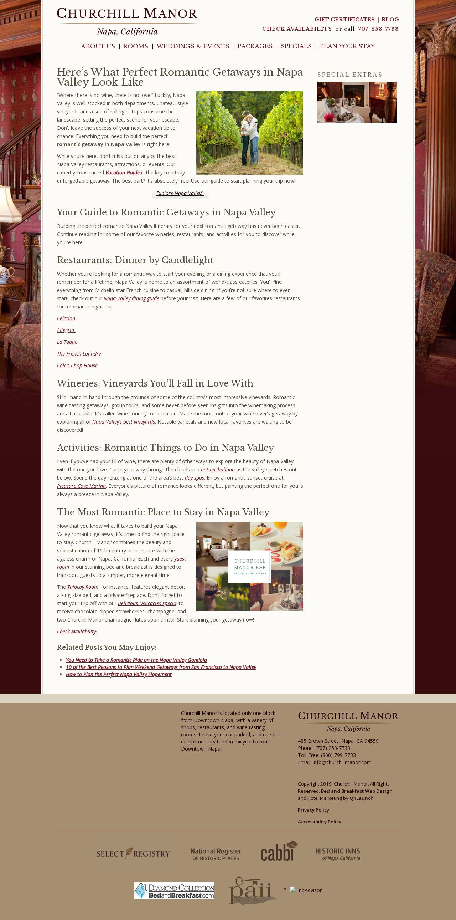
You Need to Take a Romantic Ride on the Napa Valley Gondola (136, 659)
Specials (296, 46)
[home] (127, 21)
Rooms (135, 46)
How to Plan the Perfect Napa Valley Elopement (119, 674)
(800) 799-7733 (338, 755)
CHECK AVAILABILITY (297, 29)
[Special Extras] (357, 102)
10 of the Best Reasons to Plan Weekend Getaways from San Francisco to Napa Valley (161, 667)
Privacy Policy (313, 810)
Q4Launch (361, 798)
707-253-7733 (378, 29)
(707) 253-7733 (332, 748)
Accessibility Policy (319, 821)
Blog (390, 19)
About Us (98, 46)
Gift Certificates (345, 19)
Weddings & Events (192, 46)
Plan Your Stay (347, 46)
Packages (255, 46)
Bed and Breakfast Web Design (357, 791)
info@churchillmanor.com (342, 762)
